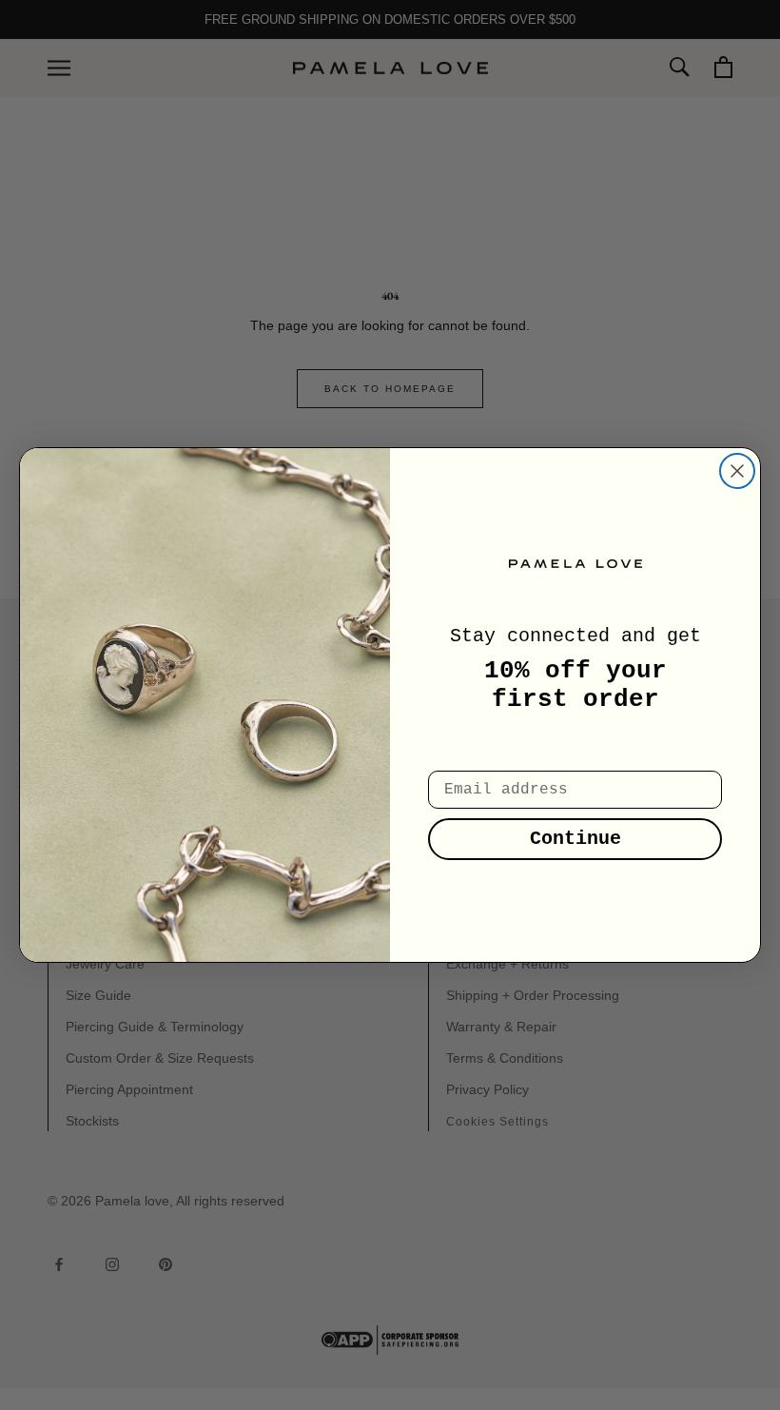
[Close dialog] (737, 471)
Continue (575, 839)
